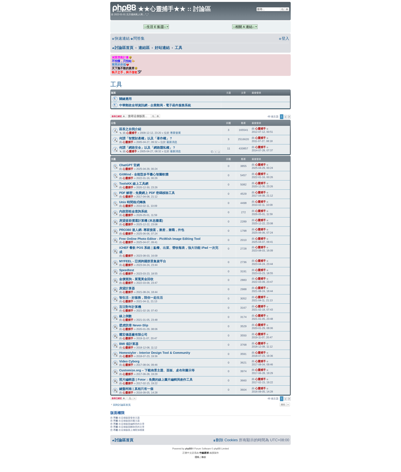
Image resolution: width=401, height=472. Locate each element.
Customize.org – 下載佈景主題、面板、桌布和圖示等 (157, 370)
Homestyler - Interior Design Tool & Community (154, 352)
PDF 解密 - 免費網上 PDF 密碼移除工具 (147, 193)
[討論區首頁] (124, 8)
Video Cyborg (129, 361)
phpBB (188, 448)
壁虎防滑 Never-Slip (133, 325)
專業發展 (175, 132)
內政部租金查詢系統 (133, 211)
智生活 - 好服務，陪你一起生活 (141, 297)
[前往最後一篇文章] (268, 128)
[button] (289, 117)
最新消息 (172, 142)
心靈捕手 (131, 132)
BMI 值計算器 (128, 343)
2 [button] (285, 116)
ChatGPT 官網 (129, 165)
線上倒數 (125, 316)
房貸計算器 (127, 288)
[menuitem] (137, 38)
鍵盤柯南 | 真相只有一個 (136, 388)
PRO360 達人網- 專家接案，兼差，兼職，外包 (151, 230)
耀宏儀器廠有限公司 (133, 334)
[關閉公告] (288, 56)
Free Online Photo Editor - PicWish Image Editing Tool (159, 238)
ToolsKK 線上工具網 (133, 183)
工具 (116, 84)
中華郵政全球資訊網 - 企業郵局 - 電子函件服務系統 (155, 105)
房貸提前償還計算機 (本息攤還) (141, 220)
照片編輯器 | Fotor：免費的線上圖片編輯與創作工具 (156, 379)
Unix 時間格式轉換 (132, 202)
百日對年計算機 (130, 307)
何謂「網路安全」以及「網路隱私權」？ (147, 147)
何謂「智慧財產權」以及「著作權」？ (145, 138)
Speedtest (126, 270)
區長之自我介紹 (130, 129)
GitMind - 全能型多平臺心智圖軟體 (144, 174)
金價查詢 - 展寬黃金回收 (136, 279)
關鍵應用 (125, 98)
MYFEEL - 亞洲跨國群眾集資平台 (142, 261)
